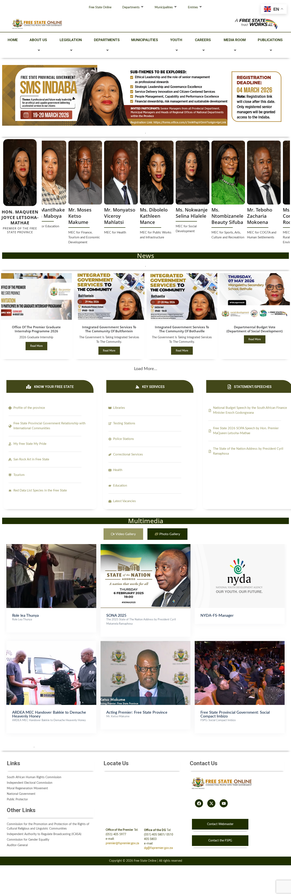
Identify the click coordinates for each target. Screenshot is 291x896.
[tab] (123, 534)
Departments (131, 7)
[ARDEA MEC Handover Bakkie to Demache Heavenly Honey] (51, 643)
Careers (203, 40)
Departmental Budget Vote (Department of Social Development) (254, 329)
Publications (270, 40)
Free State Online (100, 7)
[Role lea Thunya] (51, 546)
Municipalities (164, 7)
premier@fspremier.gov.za (122, 843)
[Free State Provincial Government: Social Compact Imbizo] (240, 643)
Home (13, 40)
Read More (36, 346)
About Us (38, 40)
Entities (193, 7)
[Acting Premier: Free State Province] (145, 643)
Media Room (235, 40)
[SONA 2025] (145, 546)
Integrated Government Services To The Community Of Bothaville (182, 329)
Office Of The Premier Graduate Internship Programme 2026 (36, 329)
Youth (176, 40)
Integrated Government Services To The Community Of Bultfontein (109, 329)
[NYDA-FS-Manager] (240, 546)
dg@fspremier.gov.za (158, 848)
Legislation (71, 40)
